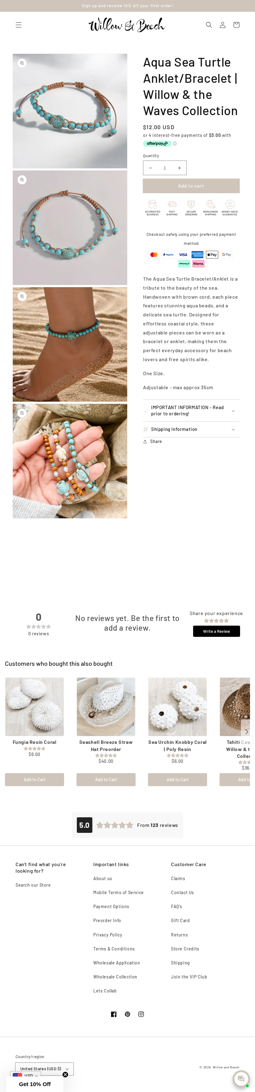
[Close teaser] (65, 1074)
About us (102, 878)
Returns (179, 934)
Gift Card (180, 920)
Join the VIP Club (189, 976)
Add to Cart (34, 779)
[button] (19, 25)
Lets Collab (105, 990)
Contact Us (182, 892)
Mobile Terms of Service (118, 892)
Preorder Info (107, 920)
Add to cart (191, 186)
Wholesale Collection (115, 976)
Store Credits (185, 948)
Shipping (180, 962)
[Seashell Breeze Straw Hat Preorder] (106, 707)
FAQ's (176, 906)
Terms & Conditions (114, 948)
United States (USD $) (40, 1068)
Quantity (151, 155)
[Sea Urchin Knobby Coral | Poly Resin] (177, 707)
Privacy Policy (107, 934)
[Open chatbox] (241, 1079)
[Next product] (247, 731)
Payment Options (111, 906)
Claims (178, 878)
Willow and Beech (226, 1067)
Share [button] (156, 441)
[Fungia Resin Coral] (34, 707)
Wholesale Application (116, 962)
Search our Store (33, 885)
